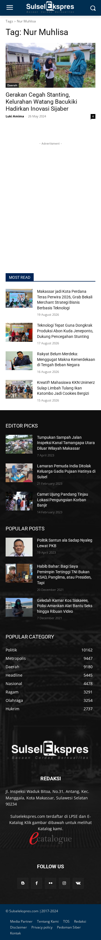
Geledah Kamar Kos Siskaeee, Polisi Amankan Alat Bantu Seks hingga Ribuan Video (64, 606)
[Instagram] (64, 883)
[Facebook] (36, 883)
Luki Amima (15, 116)
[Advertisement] (50, 197)
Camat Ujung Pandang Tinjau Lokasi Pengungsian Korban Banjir (62, 499)
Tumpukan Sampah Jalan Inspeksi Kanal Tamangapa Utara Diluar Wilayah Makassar (66, 443)
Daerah (12, 85)
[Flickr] (50, 883)
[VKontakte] (78, 883)
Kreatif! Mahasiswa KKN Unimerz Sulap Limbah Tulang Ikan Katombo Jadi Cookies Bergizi (66, 388)
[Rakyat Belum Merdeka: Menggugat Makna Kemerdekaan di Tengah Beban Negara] (19, 360)
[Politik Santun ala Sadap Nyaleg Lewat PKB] (19, 547)
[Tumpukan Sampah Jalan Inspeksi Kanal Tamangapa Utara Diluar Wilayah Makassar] (19, 444)
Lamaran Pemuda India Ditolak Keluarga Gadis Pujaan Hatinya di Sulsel (66, 471)
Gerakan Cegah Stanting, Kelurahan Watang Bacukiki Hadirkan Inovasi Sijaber (41, 101)
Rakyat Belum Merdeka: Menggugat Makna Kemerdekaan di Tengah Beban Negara (66, 359)
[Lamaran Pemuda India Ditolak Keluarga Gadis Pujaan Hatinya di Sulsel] (19, 472)
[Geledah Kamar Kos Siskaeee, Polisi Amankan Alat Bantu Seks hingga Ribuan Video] (19, 607)
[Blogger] (22, 883)
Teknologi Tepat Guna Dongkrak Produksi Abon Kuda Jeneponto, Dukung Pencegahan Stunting (65, 330)
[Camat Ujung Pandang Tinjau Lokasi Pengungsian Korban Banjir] (19, 501)
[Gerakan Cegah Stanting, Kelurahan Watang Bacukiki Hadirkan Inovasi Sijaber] (50, 65)
